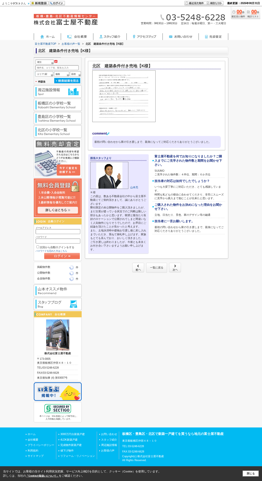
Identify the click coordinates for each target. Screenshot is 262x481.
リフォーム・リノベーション (77, 455)
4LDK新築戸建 (69, 439)
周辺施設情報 (109, 445)
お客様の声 (107, 450)
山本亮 (134, 187)
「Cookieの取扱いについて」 (42, 475)
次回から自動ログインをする (57, 247)
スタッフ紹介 (109, 439)
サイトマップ (36, 455)
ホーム (32, 434)
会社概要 (33, 439)
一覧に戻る (156, 267)
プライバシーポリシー (41, 445)
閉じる (251, 473)
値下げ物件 (67, 450)
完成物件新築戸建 (71, 445)
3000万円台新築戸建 (72, 434)
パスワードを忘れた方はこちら (51, 251)
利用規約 (33, 450)
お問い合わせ (109, 434)
